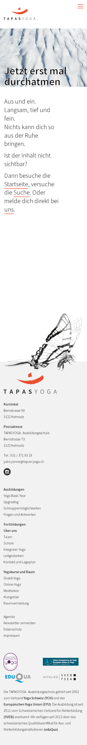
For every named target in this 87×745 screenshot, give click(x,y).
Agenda (9, 616)
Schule (9, 543)
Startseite (16, 184)
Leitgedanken (14, 555)
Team (8, 537)
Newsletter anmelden (19, 623)
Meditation (11, 590)
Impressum (12, 635)
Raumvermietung (16, 603)
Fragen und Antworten (20, 514)
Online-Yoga (12, 584)
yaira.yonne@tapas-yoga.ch (24, 461)
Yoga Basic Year (15, 495)
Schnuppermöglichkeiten (22, 508)
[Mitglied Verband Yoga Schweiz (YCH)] (21, 662)
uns (9, 209)
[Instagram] (7, 471)
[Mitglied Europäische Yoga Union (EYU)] (61, 662)
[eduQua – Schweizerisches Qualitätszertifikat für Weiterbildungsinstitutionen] (21, 678)
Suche (22, 192)
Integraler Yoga (14, 549)
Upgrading (11, 502)
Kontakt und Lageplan (19, 562)
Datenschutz (13, 629)
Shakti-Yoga (12, 578)
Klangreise (11, 597)
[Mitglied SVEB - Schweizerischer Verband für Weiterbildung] (61, 677)
